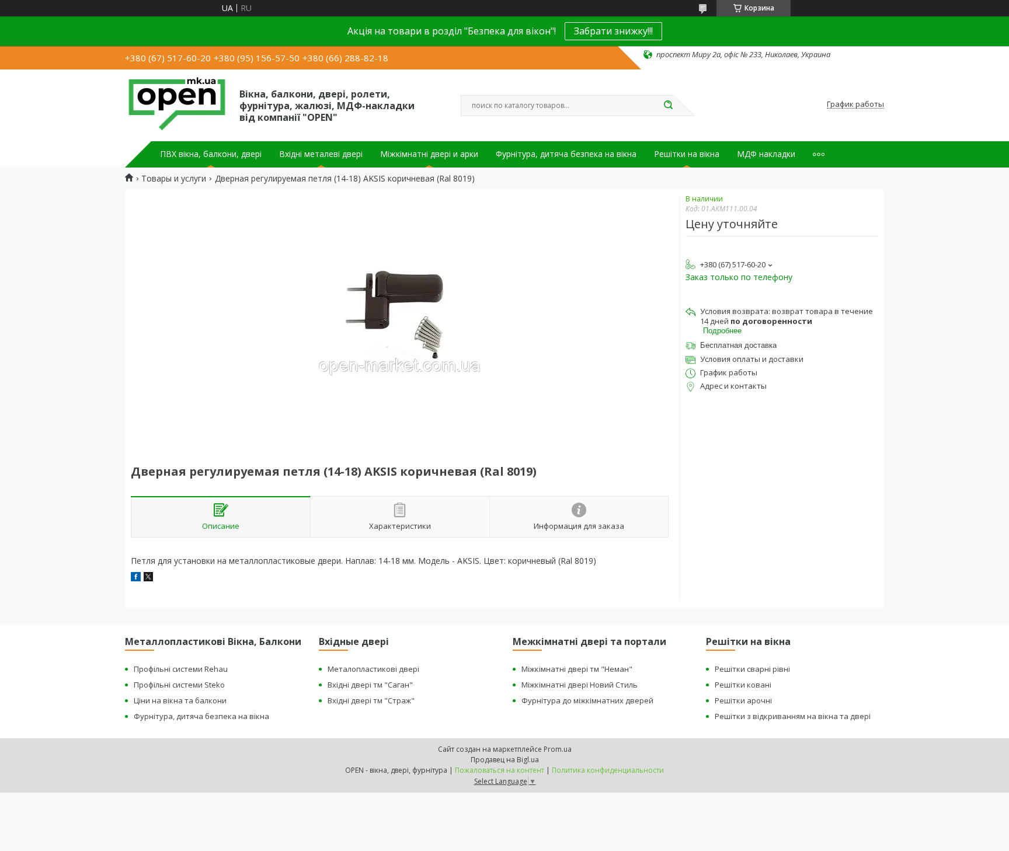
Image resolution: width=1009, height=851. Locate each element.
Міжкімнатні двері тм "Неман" (576, 669)
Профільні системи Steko (179, 684)
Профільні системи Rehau (181, 669)
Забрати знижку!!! (613, 31)
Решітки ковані (743, 684)
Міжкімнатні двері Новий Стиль (579, 684)
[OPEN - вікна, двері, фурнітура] (177, 104)
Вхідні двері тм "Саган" (370, 684)
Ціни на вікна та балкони (180, 700)
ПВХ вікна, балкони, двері (211, 154)
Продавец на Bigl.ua (505, 760)
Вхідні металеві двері (321, 154)
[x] (148, 578)
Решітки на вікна (686, 154)
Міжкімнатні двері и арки (429, 154)
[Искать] (668, 105)
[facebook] (136, 578)
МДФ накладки (766, 154)
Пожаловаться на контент (499, 770)
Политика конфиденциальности (608, 770)
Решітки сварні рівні (752, 669)
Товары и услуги (173, 178)
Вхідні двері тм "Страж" (371, 700)
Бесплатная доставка (738, 345)
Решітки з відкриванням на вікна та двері (793, 716)
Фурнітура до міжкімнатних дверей (587, 700)
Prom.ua (558, 749)
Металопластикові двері (373, 669)
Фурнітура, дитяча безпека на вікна (566, 154)
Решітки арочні (743, 700)
